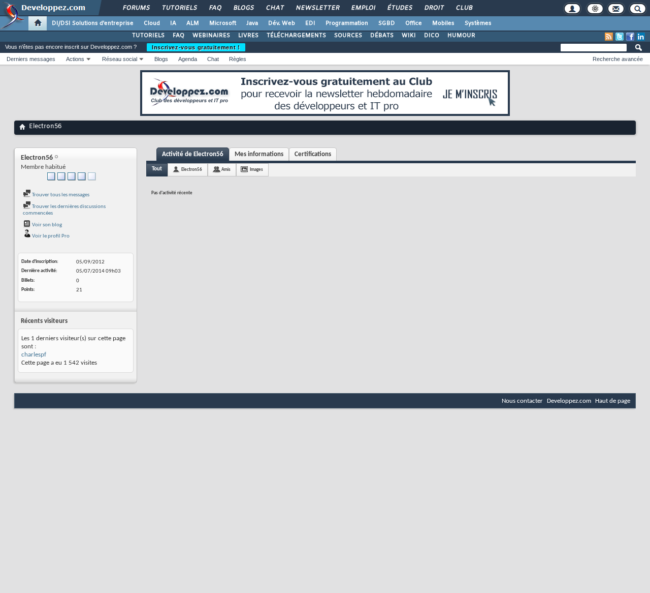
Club (463, 8)
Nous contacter (522, 401)
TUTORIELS (148, 35)
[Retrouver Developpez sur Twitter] (619, 37)
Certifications (313, 154)
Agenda (187, 59)
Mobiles (443, 23)
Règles (237, 59)
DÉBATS (382, 35)
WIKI (409, 35)
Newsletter (317, 8)
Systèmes (478, 23)
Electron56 (191, 169)
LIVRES (248, 35)
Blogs (243, 8)
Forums (135, 8)
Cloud (152, 23)
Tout (157, 169)
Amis (226, 169)
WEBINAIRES (211, 35)
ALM (192, 23)
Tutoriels (179, 8)
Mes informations (259, 154)
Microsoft (222, 23)
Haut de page (612, 401)
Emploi (363, 8)
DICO (431, 35)
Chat (274, 8)
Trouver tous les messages (60, 195)
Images (256, 169)
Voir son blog (46, 225)
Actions (75, 59)
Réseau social (119, 59)
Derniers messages (31, 59)
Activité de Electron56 (192, 154)
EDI (310, 23)
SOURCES (348, 35)
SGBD (386, 23)
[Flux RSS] (609, 37)
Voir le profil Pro (50, 236)
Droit (433, 8)
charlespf (33, 354)
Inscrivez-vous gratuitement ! (196, 47)
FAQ (215, 8)
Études (399, 8)
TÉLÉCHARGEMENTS (296, 35)
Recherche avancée (618, 59)
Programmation (347, 23)
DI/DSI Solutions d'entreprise (93, 23)
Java (252, 23)
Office (413, 23)
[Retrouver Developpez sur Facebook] (630, 37)
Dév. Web (281, 23)
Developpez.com (569, 401)
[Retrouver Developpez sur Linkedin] (641, 37)
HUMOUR (461, 35)
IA (173, 23)
